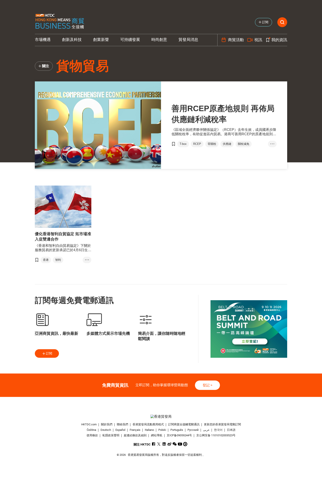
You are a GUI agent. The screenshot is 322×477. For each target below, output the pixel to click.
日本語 (231, 429)
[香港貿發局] (161, 416)
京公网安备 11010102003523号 (215, 435)
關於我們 (106, 424)
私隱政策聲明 (110, 435)
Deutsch (106, 429)
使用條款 (92, 435)
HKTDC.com (89, 424)
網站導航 (156, 435)
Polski (162, 429)
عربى (206, 429)
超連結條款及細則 (135, 435)
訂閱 (49, 353)
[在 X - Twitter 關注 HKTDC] (159, 444)
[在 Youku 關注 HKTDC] (185, 444)
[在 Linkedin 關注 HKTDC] (164, 444)
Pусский (193, 429)
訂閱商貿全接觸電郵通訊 (184, 424)
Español (120, 429)
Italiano (149, 429)
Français (135, 429)
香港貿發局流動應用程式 (148, 424)
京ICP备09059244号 (179, 435)
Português (176, 429)
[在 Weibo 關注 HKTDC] (169, 444)
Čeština (91, 429)
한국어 (218, 429)
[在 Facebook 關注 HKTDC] (154, 444)
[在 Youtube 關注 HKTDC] (180, 444)
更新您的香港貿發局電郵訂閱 (222, 424)
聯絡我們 (122, 424)
